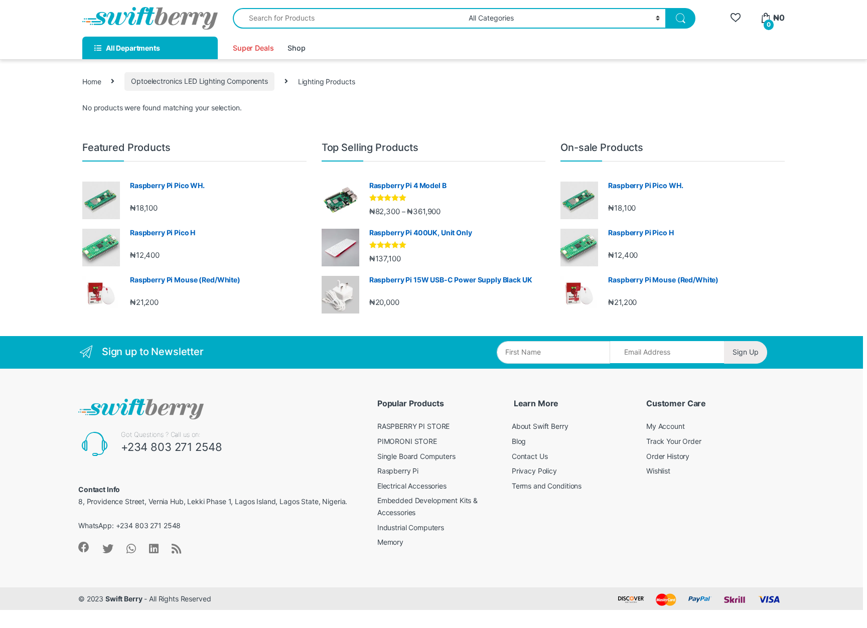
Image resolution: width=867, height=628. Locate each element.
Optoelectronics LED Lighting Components (199, 81)
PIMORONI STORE (407, 441)
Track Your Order (673, 441)
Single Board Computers (416, 456)
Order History (667, 456)
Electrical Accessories (412, 486)
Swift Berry (123, 598)
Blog (519, 441)
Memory (390, 542)
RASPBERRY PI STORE (413, 426)
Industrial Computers (410, 527)
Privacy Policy (534, 470)
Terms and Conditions (547, 486)
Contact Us (530, 456)
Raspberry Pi (397, 470)
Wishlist (658, 470)
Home (91, 81)
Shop (296, 48)
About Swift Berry (540, 426)
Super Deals (253, 48)
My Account (665, 426)
